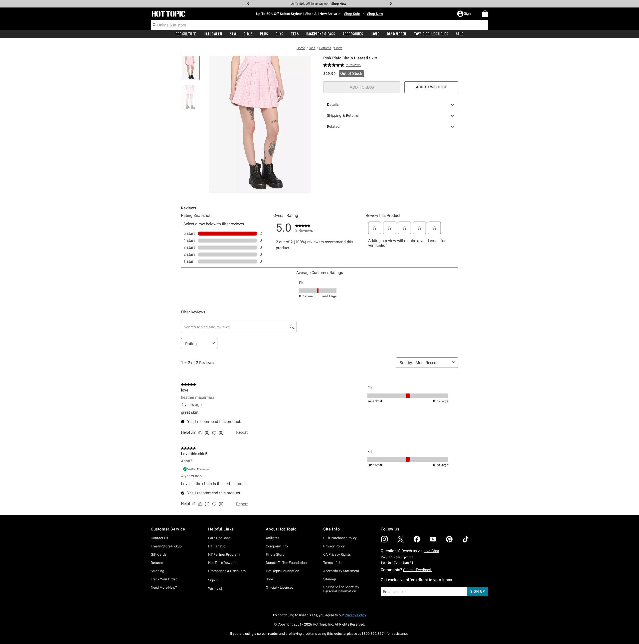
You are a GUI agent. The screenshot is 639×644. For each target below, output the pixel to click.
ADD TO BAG (362, 87)
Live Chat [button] (431, 551)
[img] (384, 539)
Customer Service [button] (168, 529)
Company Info (277, 546)
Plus (264, 34)
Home (375, 34)
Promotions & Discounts (227, 571)
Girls (248, 34)
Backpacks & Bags (320, 34)
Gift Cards (158, 554)
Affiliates (272, 538)
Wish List (215, 588)
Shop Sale (352, 14)
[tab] (192, 70)
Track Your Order (164, 579)
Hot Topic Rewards (222, 563)
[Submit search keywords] (154, 25)
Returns (157, 563)
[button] (466, 13)
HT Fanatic (216, 546)
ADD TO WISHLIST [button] (431, 87)
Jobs (270, 579)
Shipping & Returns (343, 115)
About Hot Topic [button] (281, 529)
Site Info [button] (331, 529)
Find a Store (275, 554)
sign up (477, 591)
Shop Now (336, 3)
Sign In (213, 580)
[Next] (390, 4)
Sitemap (329, 579)
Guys (279, 34)
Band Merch (396, 34)
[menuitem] (485, 13)
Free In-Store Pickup (166, 546)
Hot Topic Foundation (282, 571)
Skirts (338, 48)
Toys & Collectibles (431, 34)
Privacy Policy (334, 546)
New (233, 34)
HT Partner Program (224, 554)
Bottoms (325, 48)
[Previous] (248, 4)
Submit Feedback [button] (417, 570)
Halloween (213, 34)
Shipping (157, 571)
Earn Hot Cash (219, 538)
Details (333, 104)
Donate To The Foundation (286, 563)
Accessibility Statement (341, 571)
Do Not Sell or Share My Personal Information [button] (341, 589)
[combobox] (319, 25)
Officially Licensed (280, 587)
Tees (295, 34)
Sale (460, 34)
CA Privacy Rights (337, 554)
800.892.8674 (375, 634)
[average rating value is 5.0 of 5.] (334, 65)
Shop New (375, 14)
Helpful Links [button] (221, 529)
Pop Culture (185, 34)
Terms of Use (333, 563)
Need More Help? (164, 587)
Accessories (353, 34)
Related (333, 126)
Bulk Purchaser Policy (340, 538)
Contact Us (159, 538)
